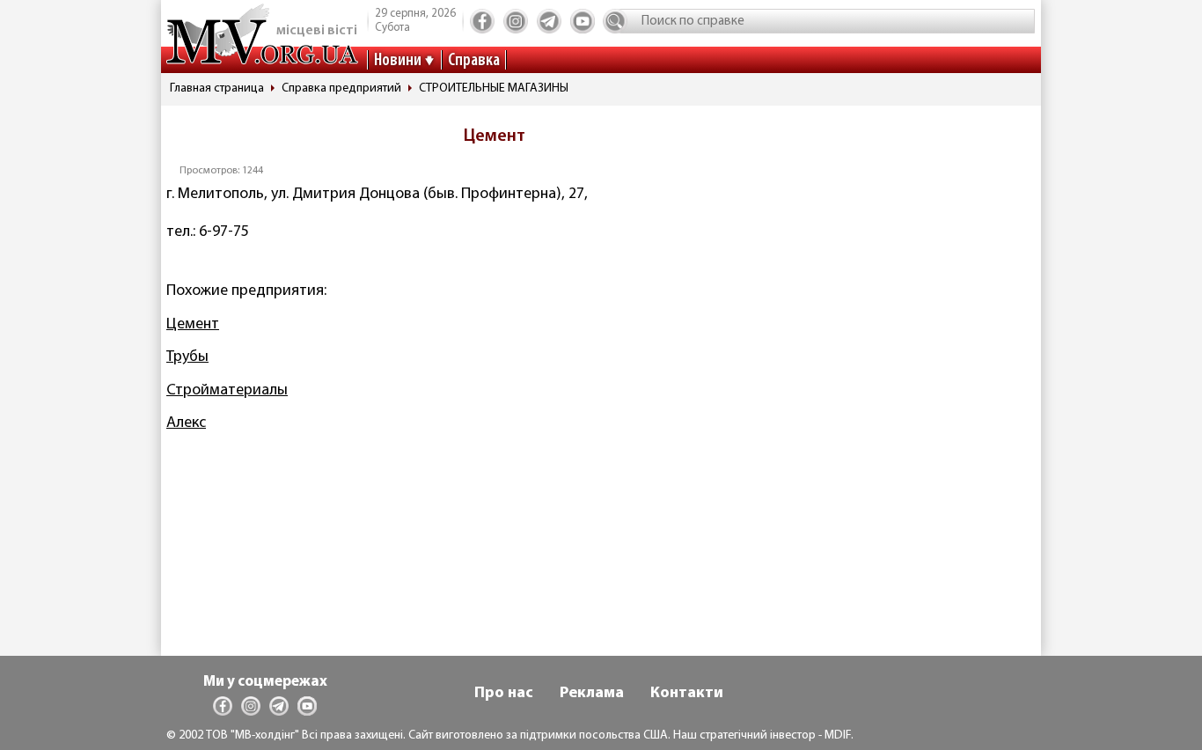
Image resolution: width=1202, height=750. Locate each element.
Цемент (192, 325)
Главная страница (217, 88)
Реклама (592, 694)
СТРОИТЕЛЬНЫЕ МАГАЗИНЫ (493, 88)
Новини (397, 61)
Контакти (686, 694)
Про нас (503, 694)
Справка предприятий (341, 88)
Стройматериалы (227, 391)
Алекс (186, 423)
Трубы (187, 357)
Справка (474, 61)
